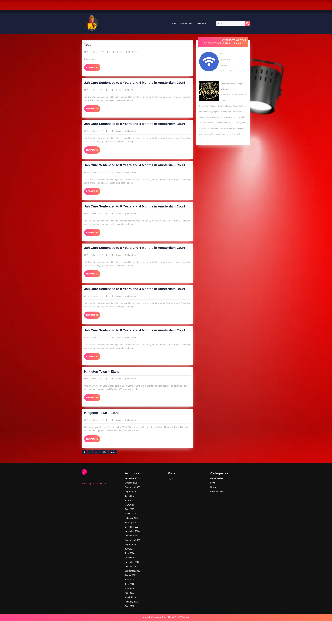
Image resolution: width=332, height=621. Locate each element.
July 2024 (129, 549)
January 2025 (131, 522)
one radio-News (217, 492)
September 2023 (132, 571)
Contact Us (186, 24)
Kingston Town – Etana (101, 371)
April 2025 (129, 509)
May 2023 (129, 588)
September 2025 (132, 487)
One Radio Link (210, 40)
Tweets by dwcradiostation (94, 483)
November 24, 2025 (95, 52)
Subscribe (200, 24)
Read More (93, 68)
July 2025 (129, 496)
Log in (170, 478)
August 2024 (130, 544)
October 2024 (131, 536)
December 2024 (132, 527)
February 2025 (131, 518)
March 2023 (130, 597)
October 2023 (131, 566)
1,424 (103, 452)
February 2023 (131, 602)
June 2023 (129, 584)
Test (87, 44)
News (213, 487)
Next (113, 452)
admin (225, 60)
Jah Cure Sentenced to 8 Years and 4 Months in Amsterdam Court (134, 82)
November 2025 (132, 478)
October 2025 (131, 483)
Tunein (173, 24)
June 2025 (129, 500)
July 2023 (129, 580)
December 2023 (132, 558)
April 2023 (129, 593)
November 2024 (132, 531)
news (212, 483)
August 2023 (130, 575)
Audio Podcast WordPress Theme (158, 617)
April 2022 (129, 606)
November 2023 (132, 562)
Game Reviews (217, 478)
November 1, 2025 (95, 379)
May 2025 (129, 505)
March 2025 (130, 514)
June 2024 (129, 553)
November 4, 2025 (95, 90)
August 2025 (130, 492)
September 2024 (132, 540)
